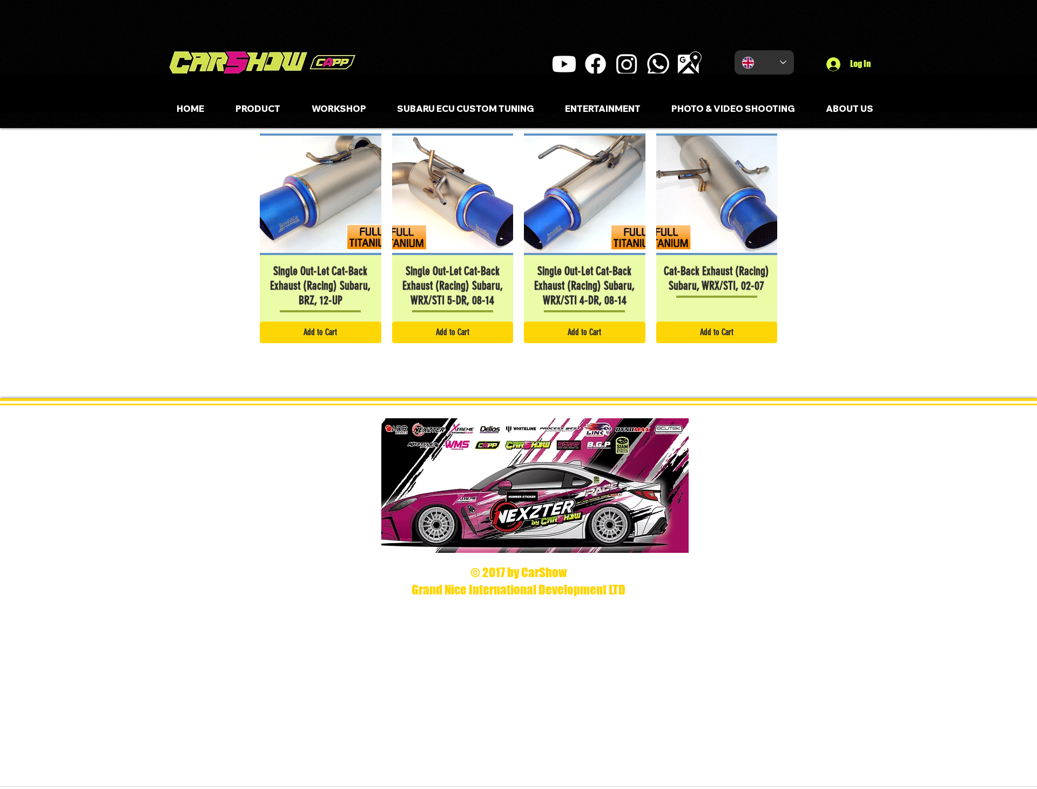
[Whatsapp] (658, 64)
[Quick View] (320, 194)
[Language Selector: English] (764, 62)
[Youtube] (564, 64)
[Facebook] (595, 64)
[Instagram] (627, 64)
